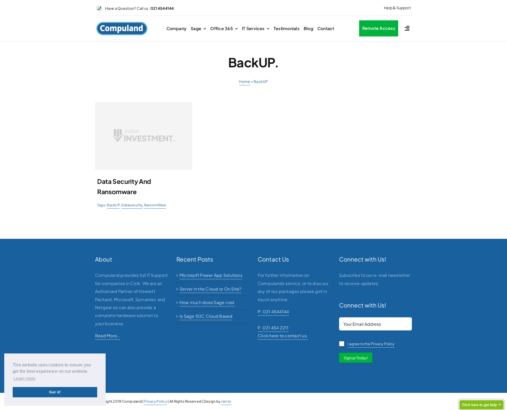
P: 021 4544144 (273, 311)
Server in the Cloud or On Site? (210, 289)
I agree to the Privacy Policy (371, 343)
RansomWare (155, 205)
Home (244, 81)
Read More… (107, 335)
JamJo (226, 401)
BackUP (113, 205)
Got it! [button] (55, 392)
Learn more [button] (24, 378)
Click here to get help (479, 405)
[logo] (122, 23)
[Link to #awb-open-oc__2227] (407, 28)
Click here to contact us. (283, 335)
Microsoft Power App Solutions (211, 275)
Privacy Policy (155, 401)
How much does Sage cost (207, 302)
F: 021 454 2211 (273, 327)
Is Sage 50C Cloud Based (206, 316)
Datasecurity (131, 205)
